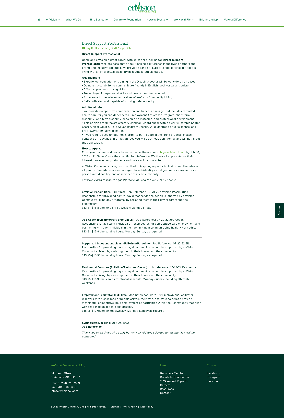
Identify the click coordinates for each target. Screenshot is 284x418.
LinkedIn (212, 381)
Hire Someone (99, 19)
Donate (279, 211)
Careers (165, 385)
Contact (165, 393)
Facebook (213, 373)
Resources (167, 389)
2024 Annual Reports (173, 381)
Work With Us (182, 19)
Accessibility (146, 407)
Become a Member (172, 373)
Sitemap (115, 407)
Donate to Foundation (127, 19)
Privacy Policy (130, 407)
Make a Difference (235, 19)
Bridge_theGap (208, 19)
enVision (51, 19)
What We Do (73, 19)
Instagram (213, 377)
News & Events (156, 19)
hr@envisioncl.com (172, 152)
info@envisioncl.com (64, 391)
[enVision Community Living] (142, 7)
